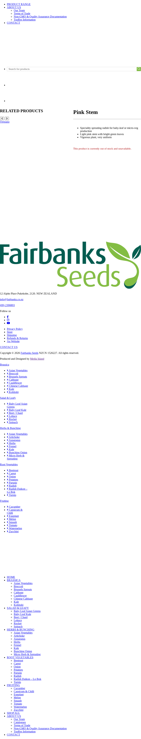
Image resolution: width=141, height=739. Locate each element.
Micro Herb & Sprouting (15, 457)
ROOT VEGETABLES (20, 657)
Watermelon (15, 528)
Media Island (37, 358)
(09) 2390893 (7, 305)
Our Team (19, 10)
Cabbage (13, 379)
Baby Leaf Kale (17, 409)
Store (10, 332)
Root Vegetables (9, 464)
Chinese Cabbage (18, 385)
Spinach (13, 422)
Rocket (12, 419)
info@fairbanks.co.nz (11, 299)
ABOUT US (14, 7)
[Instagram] (8, 320)
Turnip (12, 495)
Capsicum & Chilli (24, 691)
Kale (11, 389)
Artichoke (14, 437)
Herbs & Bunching (10, 428)
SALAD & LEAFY (18, 608)
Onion (12, 476)
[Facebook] (8, 316)
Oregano (4, 121)
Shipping (12, 335)
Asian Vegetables (18, 370)
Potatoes (13, 479)
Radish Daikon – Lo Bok (27, 679)
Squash (12, 522)
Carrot (12, 473)
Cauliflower (15, 382)
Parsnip (12, 482)
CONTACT (13, 22)
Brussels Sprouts (17, 376)
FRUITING (13, 685)
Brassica (4, 364)
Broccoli (13, 373)
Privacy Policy (15, 328)
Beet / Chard (15, 413)
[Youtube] (8, 323)
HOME (11, 577)
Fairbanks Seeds (29, 352)
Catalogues (20, 722)
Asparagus (14, 440)
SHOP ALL (13, 713)
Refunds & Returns (17, 338)
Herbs (11, 443)
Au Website (13, 341)
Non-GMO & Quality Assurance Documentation (40, 16)
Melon (12, 519)
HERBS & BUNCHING (20, 629)
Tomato (12, 525)
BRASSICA (14, 580)
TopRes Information (25, 19)
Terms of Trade (22, 13)
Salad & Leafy (8, 397)
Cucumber (14, 506)
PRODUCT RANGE (19, 4)
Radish (12, 485)
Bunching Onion (17, 452)
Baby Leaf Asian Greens (27, 611)
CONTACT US (9, 347)
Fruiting (4, 500)
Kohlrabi (13, 392)
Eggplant (13, 516)
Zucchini (13, 531)
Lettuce (12, 416)
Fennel (12, 446)
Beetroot (13, 470)
